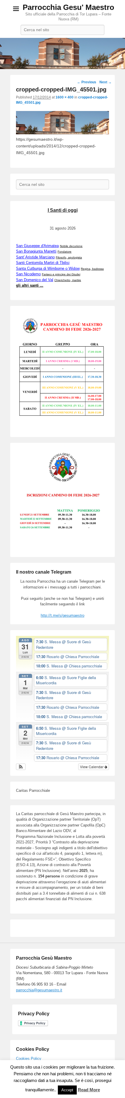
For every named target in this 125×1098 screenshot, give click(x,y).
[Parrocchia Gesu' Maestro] (62, 53)
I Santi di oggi (63, 210)
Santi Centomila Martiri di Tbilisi (42, 262)
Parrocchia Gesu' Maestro (68, 7)
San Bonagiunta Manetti (36, 251)
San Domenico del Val (34, 280)
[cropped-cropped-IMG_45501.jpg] (62, 133)
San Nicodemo (28, 274)
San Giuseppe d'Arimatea (37, 246)
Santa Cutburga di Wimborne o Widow (48, 268)
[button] (20, 767)
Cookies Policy (28, 1058)
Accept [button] (67, 1090)
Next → (105, 82)
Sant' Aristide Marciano (35, 257)
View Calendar (92, 766)
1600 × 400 (65, 97)
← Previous (86, 82)
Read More (89, 1089)
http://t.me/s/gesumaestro (62, 615)
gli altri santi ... (29, 285)
